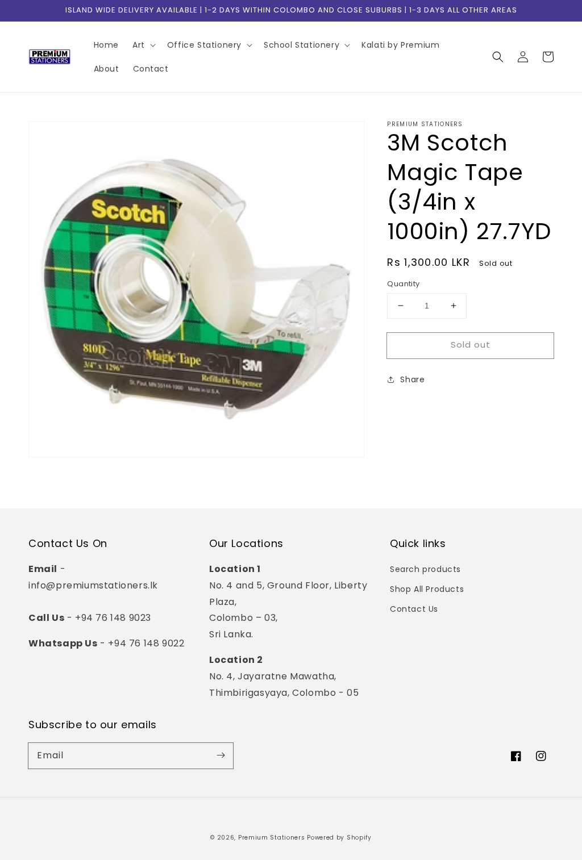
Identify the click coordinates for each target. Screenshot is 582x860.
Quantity (403, 283)
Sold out (470, 344)
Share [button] (412, 379)
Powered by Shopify (339, 837)
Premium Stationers (271, 837)
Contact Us (414, 609)
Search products (425, 569)
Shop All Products (427, 589)
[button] (497, 56)
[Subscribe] (220, 755)
